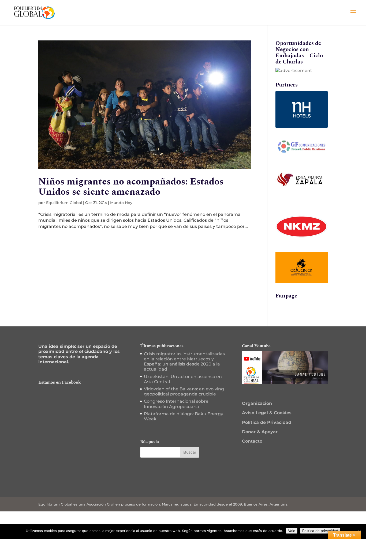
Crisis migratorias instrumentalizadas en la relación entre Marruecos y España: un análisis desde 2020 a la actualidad (184, 361)
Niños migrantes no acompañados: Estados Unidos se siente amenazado (130, 187)
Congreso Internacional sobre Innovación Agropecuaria (176, 404)
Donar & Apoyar (260, 431)
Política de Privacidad (266, 422)
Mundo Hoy (121, 202)
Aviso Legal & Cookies (267, 412)
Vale (291, 531)
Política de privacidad (320, 531)
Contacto (252, 441)
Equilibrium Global (64, 202)
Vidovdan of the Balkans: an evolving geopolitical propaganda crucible (184, 391)
